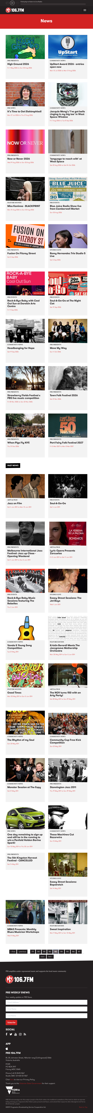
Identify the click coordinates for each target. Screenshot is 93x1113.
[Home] (15, 10)
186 (73, 951)
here (12, 1079)
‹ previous (22, 951)
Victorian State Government (30, 1083)
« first (13, 951)
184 (61, 951)
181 (44, 951)
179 (33, 951)
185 (67, 951)
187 (79, 951)
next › (43, 956)
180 (38, 951)
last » (50, 956)
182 (50, 951)
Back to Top (83, 1107)
